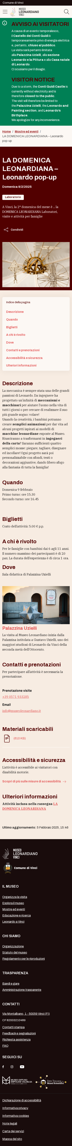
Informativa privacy (15, 1108)
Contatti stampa (13, 1027)
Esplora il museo (13, 903)
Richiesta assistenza (16, 1039)
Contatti (11, 1004)
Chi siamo (11, 936)
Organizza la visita (14, 897)
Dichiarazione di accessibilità (21, 1100)
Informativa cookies (15, 1115)
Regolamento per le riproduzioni (23, 958)
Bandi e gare (10, 983)
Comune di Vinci (13, 2)
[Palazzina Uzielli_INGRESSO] (36, 605)
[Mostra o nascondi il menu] (5, 12)
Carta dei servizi (13, 1131)
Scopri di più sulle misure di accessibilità (31, 781)
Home (6, 131)
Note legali (9, 1123)
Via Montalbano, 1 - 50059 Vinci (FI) (26, 1013)
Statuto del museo (14, 952)
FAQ (5, 1045)
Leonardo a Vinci (13, 921)
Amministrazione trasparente (21, 989)
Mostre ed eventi (26, 131)
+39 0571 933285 (15, 697)
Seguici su (12, 1057)
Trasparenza (15, 973)
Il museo (10, 886)
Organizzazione (13, 946)
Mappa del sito (12, 1139)
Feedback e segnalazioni (19, 1033)
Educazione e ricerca (16, 915)
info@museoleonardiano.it (21, 711)
